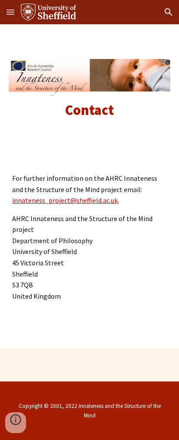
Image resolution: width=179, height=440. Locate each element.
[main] (89, 110)
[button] (10, 12)
